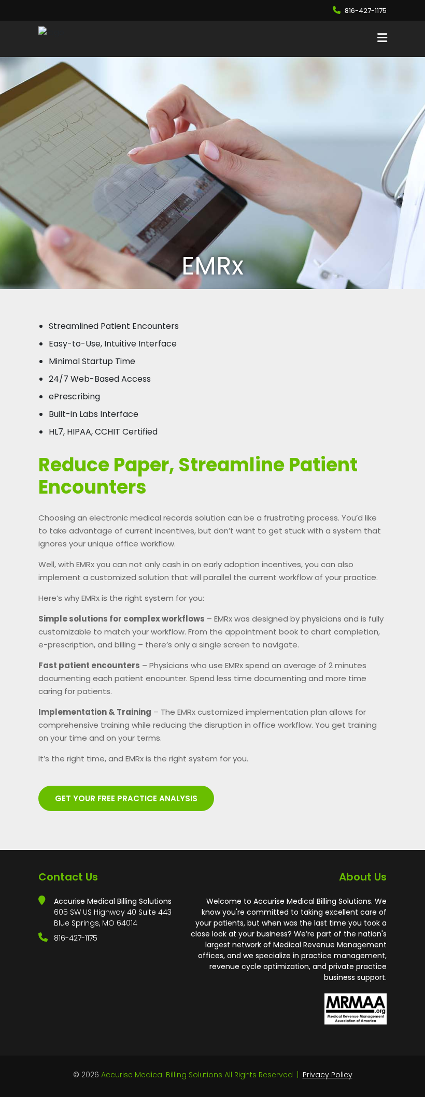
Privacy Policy (327, 1075)
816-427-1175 (366, 11)
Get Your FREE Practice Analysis (126, 798)
